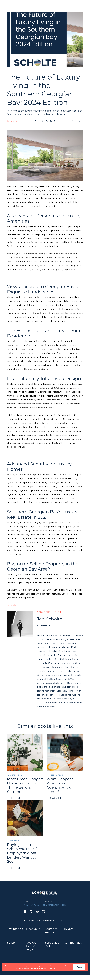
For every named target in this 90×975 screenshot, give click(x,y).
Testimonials (15, 928)
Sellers (11, 942)
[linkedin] (31, 911)
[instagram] (43, 911)
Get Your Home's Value (32, 946)
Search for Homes (51, 930)
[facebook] (25, 911)
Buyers (68, 928)
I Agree (79, 967)
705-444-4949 (44, 625)
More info (59, 968)
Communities (73, 942)
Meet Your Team (33, 930)
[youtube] (37, 911)
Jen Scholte (12, 121)
